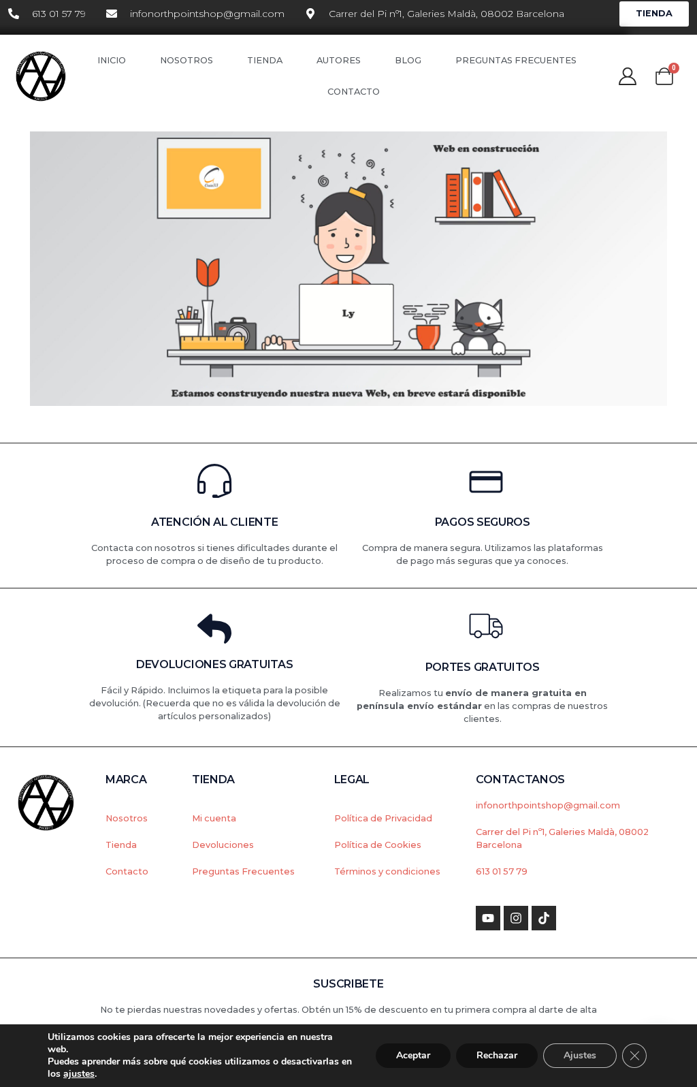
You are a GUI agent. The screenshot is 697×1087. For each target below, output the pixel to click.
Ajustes (580, 1055)
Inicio (111, 60)
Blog (408, 60)
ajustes (79, 1074)
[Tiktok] (544, 918)
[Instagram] (516, 918)
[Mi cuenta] (627, 76)
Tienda (264, 60)
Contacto (353, 91)
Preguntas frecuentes (516, 60)
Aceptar (413, 1055)
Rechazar (496, 1055)
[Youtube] (488, 918)
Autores (339, 60)
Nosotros (186, 60)
